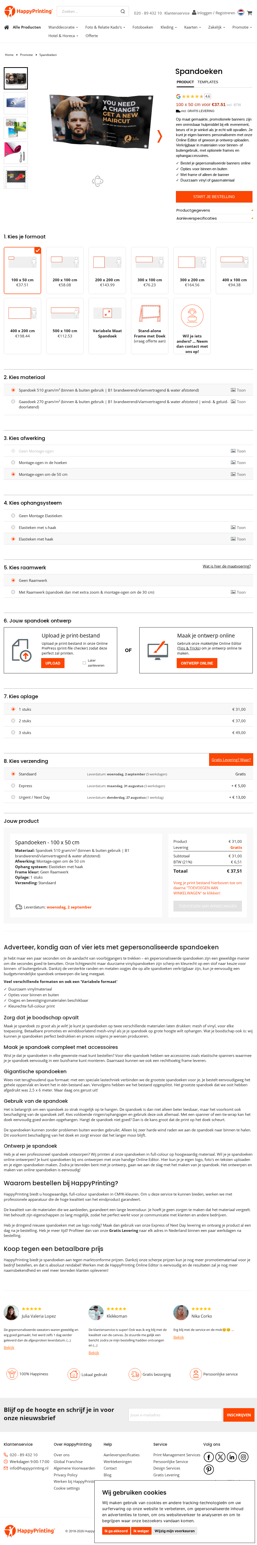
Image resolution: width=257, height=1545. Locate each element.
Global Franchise (68, 1461)
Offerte (92, 35)
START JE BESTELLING (214, 197)
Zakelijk (215, 27)
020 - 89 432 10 (148, 13)
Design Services (166, 1468)
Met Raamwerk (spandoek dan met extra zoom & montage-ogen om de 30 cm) (86, 592)
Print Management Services (176, 1454)
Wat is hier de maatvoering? (227, 566)
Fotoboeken (143, 27)
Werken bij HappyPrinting (76, 1481)
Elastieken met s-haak (37, 527)
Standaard (27, 773)
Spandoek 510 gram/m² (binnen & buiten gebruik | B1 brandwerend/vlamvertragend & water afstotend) (109, 390)
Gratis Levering (166, 1474)
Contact (110, 1468)
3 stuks (25, 732)
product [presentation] (185, 82)
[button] (159, 134)
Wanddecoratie (61, 27)
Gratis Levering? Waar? (231, 759)
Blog (107, 1474)
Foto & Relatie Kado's (103, 27)
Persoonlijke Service (170, 1461)
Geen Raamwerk (33, 580)
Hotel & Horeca (61, 35)
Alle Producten (27, 27)
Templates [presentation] (208, 82)
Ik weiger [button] (141, 1531)
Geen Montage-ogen (36, 450)
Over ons (62, 1454)
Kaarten (191, 27)
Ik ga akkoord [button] (116, 1531)
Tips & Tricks (189, 648)
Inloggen (204, 12)
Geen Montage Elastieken (40, 515)
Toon (241, 390)
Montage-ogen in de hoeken (43, 462)
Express (25, 785)
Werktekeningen (118, 1461)
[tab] (185, 83)
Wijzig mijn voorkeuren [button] (175, 1531)
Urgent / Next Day (34, 797)
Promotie (240, 27)
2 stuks (25, 720)
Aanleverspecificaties (122, 1454)
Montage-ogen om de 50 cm (43, 474)
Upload (52, 663)
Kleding (167, 27)
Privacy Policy (66, 1474)
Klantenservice (176, 13)
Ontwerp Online (197, 663)
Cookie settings (67, 1488)
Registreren (225, 12)
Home (9, 55)
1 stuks (25, 709)
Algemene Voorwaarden (74, 1468)
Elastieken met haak (36, 538)
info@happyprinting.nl (29, 1468)
